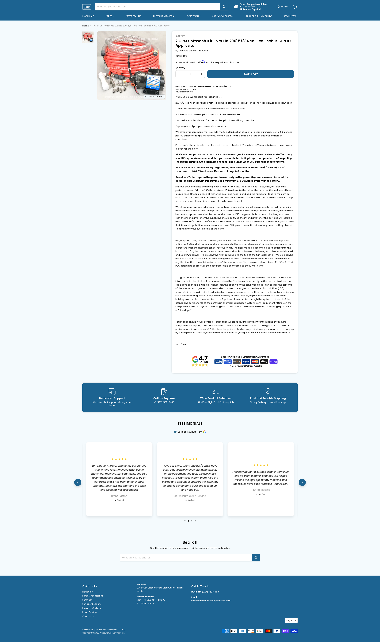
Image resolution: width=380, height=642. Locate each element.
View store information (184, 92)
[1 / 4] (185, 520)
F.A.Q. (123, 629)
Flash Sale (88, 16)
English (289, 620)
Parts (109, 16)
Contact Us (88, 616)
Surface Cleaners (222, 16)
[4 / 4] (195, 520)
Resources (290, 16)
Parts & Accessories (92, 595)
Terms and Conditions (106, 629)
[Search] (224, 6)
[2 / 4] (188, 521)
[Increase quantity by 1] (201, 74)
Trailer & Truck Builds (259, 16)
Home (85, 25)
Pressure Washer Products (193, 50)
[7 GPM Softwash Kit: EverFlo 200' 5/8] (88, 37)
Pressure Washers (163, 16)
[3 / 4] (191, 520)
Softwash (193, 16)
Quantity (180, 68)
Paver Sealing (133, 16)
